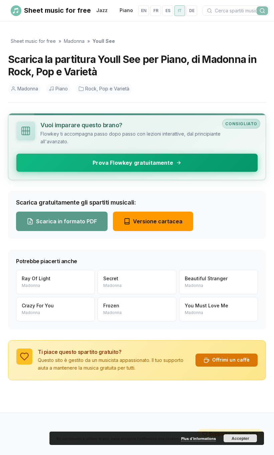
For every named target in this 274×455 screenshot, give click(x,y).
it (180, 10)
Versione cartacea (157, 221)
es (167, 10)
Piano (126, 10)
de (191, 10)
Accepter (240, 438)
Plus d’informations (198, 438)
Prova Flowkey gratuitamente (133, 162)
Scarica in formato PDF (66, 221)
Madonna (74, 41)
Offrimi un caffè (231, 360)
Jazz (102, 10)
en (143, 10)
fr (155, 10)
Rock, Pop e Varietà (107, 88)
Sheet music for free (33, 41)
